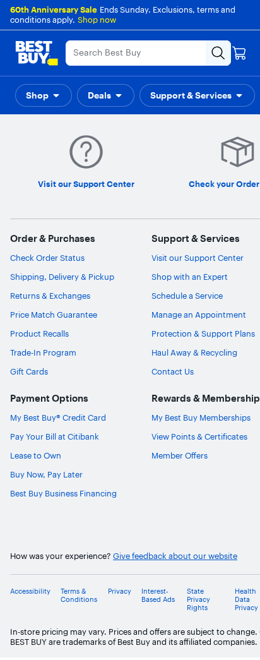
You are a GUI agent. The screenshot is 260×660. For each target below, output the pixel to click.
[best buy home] (36, 53)
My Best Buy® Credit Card (58, 417)
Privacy (119, 591)
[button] (43, 95)
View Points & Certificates (199, 436)
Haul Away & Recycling (194, 352)
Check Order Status (47, 258)
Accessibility (30, 591)
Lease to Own (35, 455)
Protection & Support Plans (203, 333)
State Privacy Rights (198, 599)
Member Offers (179, 455)
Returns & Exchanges (50, 296)
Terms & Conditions (79, 595)
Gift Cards (29, 371)
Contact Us (172, 371)
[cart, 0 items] (239, 53)
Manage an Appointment (198, 314)
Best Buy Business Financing (63, 493)
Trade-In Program (43, 352)
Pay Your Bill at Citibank (54, 436)
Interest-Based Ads (158, 595)
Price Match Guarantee (53, 314)
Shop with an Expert (189, 277)
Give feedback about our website (175, 556)
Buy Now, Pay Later (46, 474)
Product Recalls (39, 333)
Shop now (97, 20)
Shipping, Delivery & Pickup (62, 277)
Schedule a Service (187, 296)
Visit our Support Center (197, 258)
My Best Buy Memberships (201, 417)
